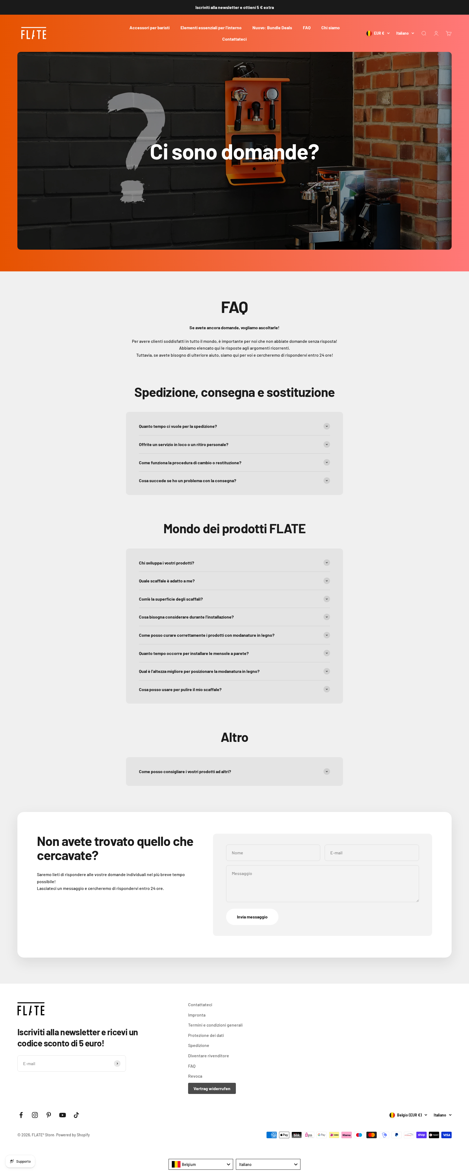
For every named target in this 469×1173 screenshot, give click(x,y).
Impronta (196, 1014)
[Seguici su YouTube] (62, 1115)
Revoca (195, 1075)
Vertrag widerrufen (212, 1088)
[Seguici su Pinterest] (48, 1115)
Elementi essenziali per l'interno (211, 27)
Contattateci (234, 38)
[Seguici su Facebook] (21, 1115)
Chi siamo (330, 27)
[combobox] (201, 1164)
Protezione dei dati (206, 1035)
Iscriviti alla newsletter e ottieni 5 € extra (234, 7)
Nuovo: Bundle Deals (272, 27)
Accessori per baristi (149, 27)
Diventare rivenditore (208, 1055)
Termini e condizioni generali (215, 1024)
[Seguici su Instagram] (35, 1115)
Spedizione (198, 1045)
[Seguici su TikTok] (76, 1115)
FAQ (306, 27)
